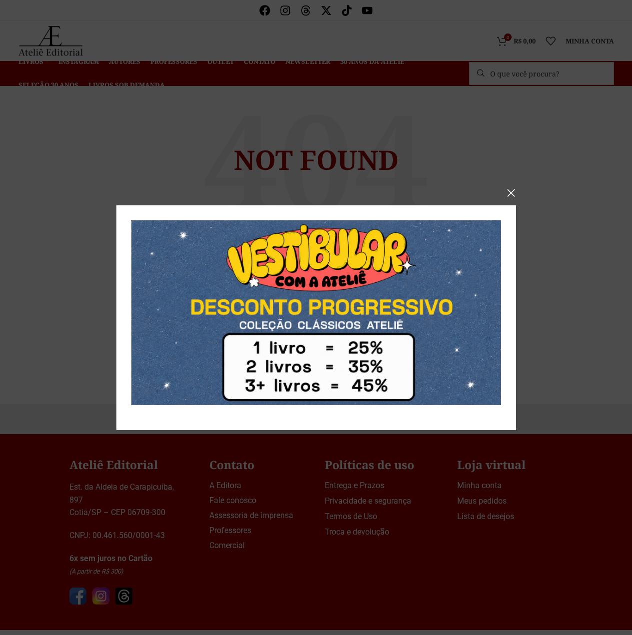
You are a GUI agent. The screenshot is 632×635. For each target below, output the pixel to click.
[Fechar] (511, 192)
